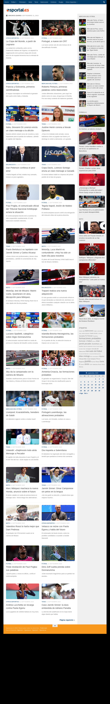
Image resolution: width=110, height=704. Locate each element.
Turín (91, 364)
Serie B (82, 364)
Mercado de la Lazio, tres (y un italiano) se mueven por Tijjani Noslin (95, 48)
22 (95, 388)
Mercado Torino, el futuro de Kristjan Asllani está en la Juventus (95, 22)
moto (44, 246)
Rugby (61, 2)
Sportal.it (20, 630)
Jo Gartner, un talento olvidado (90, 129)
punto (88, 361)
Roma (97, 361)
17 (103, 385)
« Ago (81, 393)
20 (88, 388)
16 (99, 385)
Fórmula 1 (22, 2)
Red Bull (93, 361)
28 (92, 391)
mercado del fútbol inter (84, 353)
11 (81, 385)
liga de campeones (88, 346)
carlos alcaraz (85, 333)
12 (84, 385)
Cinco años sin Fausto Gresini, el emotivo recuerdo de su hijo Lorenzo (91, 238)
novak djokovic (95, 356)
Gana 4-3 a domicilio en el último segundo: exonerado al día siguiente (95, 94)
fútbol (89, 341)
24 (103, 388)
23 (99, 388)
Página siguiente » (67, 620)
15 (95, 385)
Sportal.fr (35, 630)
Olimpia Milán (83, 359)
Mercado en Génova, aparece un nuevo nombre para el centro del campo (95, 86)
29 (95, 391)
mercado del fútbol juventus (95, 353)
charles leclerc (94, 333)
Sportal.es (43, 630)
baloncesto (11, 164)
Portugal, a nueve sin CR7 (54, 41)
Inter (98, 341)
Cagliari (95, 331)
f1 (86, 336)
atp (84, 331)
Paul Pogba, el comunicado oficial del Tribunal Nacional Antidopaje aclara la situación (22, 209)
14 (92, 385)
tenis (87, 364)
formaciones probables (90, 338)
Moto (30, 2)
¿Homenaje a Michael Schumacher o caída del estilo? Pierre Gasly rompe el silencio (90, 190)
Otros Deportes (71, 2)
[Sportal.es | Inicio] (17, 10)
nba (91, 356)
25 (81, 391)
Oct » (86, 393)
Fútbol (13, 2)
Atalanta (80, 331)
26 (84, 391)
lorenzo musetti (96, 346)
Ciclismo (53, 2)
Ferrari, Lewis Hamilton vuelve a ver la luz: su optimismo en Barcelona (91, 149)
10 (103, 382)
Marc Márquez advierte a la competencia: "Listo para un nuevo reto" (92, 279)
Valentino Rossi (97, 364)
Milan (81, 356)
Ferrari (89, 336)
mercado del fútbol (50, 83)
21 (92, 388)
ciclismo (100, 333)
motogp (87, 356)
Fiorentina (95, 336)
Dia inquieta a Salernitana (54, 450)
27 (88, 391)
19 (84, 388)
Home (7, 2)
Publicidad (43, 628)
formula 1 (83, 341)
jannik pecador (85, 344)
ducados (82, 336)
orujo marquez (91, 359)
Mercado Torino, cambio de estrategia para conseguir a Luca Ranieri (96, 57)
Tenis (36, 2)
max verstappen (87, 348)
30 (99, 391)
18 (81, 388)
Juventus (95, 344)
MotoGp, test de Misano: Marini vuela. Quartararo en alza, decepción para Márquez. (21, 293)
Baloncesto (44, 2)
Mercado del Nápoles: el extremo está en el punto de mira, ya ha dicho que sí (96, 39)
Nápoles (101, 356)
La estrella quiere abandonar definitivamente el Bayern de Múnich (95, 103)
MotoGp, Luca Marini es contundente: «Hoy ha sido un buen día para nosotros (56, 252)
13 (88, 385)
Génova (94, 341)
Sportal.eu (27, 630)
